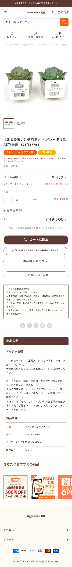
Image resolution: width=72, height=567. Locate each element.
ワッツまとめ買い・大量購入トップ (20, 45)
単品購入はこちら (35, 261)
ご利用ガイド (59, 37)
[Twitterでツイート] (36, 325)
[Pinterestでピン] (29, 325)
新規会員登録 (35, 37)
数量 (5, 192)
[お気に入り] (60, 13)
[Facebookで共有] (22, 325)
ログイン (12, 37)
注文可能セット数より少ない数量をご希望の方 (37, 251)
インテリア (44, 45)
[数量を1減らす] (7, 200)
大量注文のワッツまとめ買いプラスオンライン (36, 3)
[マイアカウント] (53, 13)
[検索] (64, 22)
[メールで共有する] (42, 325)
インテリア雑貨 (59, 45)
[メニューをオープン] (5, 12)
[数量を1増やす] (27, 200)
